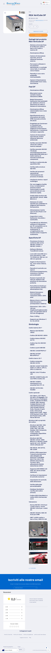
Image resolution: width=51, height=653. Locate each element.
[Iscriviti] (35, 587)
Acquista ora (38, 35)
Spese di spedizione (40, 20)
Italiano (20, 649)
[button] (4, 3)
